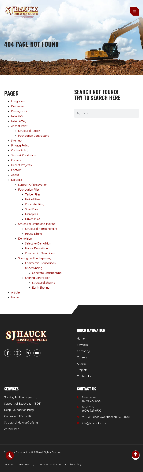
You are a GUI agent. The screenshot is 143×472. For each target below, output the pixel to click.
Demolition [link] (25, 238)
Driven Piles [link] (32, 219)
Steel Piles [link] (31, 209)
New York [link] (17, 116)
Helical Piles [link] (32, 199)
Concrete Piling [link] (34, 204)
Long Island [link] (18, 101)
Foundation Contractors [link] (33, 135)
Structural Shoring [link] (43, 282)
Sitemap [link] (16, 140)
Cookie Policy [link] (19, 150)
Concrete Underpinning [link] (47, 273)
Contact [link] (16, 170)
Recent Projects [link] (21, 165)
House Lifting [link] (33, 233)
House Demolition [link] (36, 248)
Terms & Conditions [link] (23, 155)
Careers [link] (16, 160)
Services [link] (16, 179)
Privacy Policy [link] (20, 145)
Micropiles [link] (31, 214)
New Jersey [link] (18, 121)
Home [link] (15, 297)
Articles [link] (16, 292)
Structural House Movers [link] (41, 228)
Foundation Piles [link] (29, 189)
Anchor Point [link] (19, 126)
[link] (10, 455)
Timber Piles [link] (32, 194)
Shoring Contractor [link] (37, 277)
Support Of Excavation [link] (32, 184)
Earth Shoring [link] (41, 287)
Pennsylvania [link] (19, 111)
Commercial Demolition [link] (40, 253)
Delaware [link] (17, 106)
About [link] (15, 175)
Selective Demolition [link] (38, 243)
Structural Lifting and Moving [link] (36, 224)
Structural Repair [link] (29, 130)
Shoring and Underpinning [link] (34, 258)
